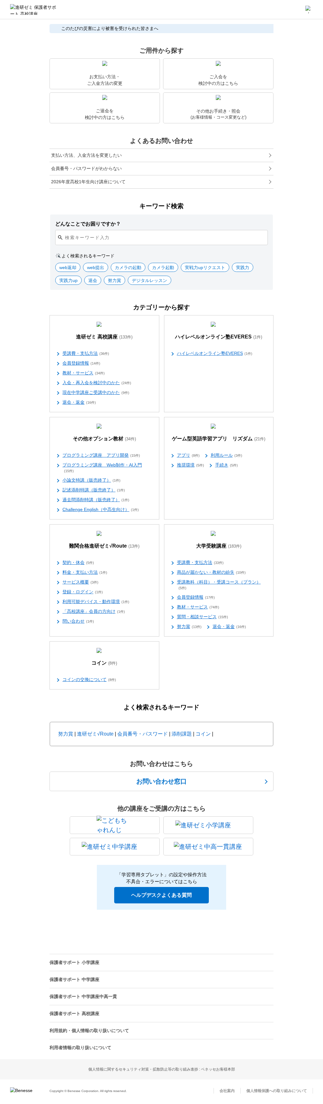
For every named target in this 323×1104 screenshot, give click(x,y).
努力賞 (189, 626)
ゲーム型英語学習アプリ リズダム (218, 438)
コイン (104, 663)
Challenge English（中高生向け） (100, 509)
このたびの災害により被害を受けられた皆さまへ (109, 28)
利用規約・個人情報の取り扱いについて (89, 1030)
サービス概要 (80, 581)
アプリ (188, 455)
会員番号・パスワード (142, 734)
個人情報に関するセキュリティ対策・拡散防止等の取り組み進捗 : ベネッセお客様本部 (161, 1069)
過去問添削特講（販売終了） (95, 499)
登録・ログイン (82, 591)
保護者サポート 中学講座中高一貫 (83, 996)
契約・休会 (78, 562)
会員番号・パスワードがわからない (86, 168)
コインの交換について (89, 679)
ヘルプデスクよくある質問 (161, 895)
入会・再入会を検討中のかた (96, 382)
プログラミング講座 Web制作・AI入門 (102, 467)
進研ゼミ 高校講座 (104, 336)
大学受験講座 (218, 546)
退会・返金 (79, 402)
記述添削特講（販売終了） (93, 489)
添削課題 (182, 734)
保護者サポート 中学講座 (74, 979)
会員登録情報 (81, 363)
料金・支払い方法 (84, 572)
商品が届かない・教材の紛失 (211, 572)
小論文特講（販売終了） (91, 480)
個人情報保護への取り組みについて (276, 1091)
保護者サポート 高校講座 (74, 1013)
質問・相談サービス (202, 616)
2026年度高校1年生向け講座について (88, 181)
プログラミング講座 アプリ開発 (101, 455)
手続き (226, 464)
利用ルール (226, 455)
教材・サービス (83, 372)
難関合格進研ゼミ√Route (104, 546)
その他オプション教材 (104, 438)
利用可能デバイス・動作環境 (95, 601)
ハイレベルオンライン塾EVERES (218, 336)
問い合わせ (78, 621)
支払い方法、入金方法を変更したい (86, 155)
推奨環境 (190, 464)
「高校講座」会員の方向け (93, 611)
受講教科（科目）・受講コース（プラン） (219, 584)
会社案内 (227, 1091)
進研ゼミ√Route (95, 734)
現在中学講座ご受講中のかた (95, 392)
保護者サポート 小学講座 (74, 962)
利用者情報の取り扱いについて (80, 1047)
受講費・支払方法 (85, 353)
